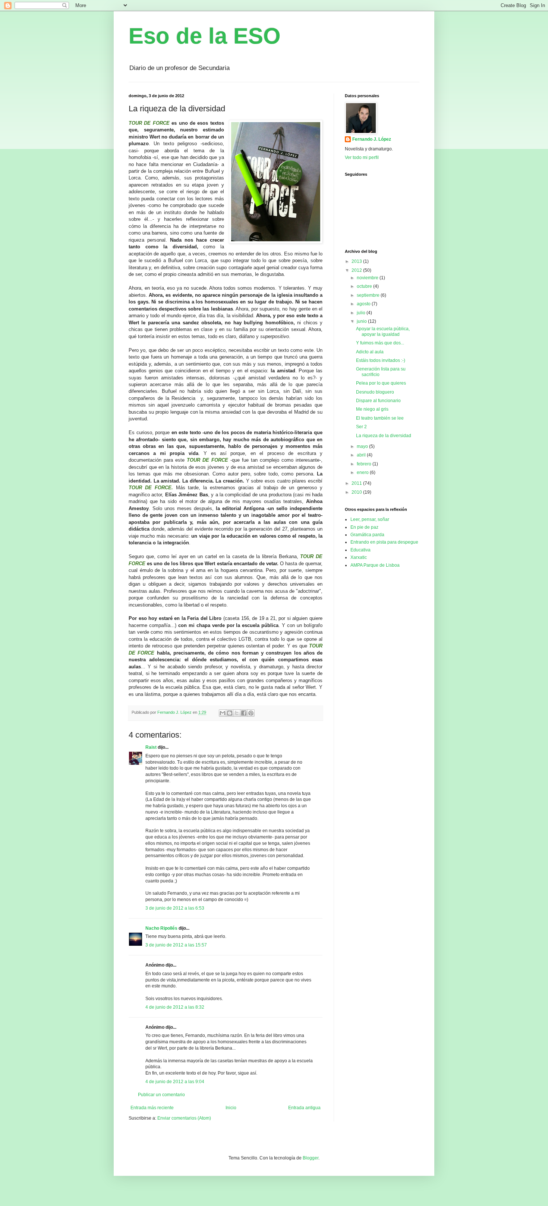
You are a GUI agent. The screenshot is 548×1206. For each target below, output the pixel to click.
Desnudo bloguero (375, 392)
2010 (357, 492)
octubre (365, 286)
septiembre (369, 295)
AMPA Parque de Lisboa (375, 565)
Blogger (310, 1158)
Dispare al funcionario (378, 400)
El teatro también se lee (380, 418)
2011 (357, 483)
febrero (364, 464)
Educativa (360, 550)
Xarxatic (358, 557)
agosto (364, 303)
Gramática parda (367, 534)
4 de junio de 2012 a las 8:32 (174, 1007)
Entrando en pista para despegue (384, 542)
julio (361, 312)
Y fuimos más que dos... (380, 343)
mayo (363, 446)
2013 (357, 261)
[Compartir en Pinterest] (251, 713)
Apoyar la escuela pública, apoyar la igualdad (383, 331)
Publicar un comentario (161, 1094)
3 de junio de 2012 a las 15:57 (176, 945)
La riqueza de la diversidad (383, 435)
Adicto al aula (370, 351)
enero (363, 472)
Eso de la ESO (205, 35)
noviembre (368, 277)
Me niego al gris (372, 409)
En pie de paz (364, 527)
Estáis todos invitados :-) (380, 360)
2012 (357, 270)
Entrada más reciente (152, 1107)
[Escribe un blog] (229, 713)
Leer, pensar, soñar (369, 519)
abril (362, 455)
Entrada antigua (304, 1107)
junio (362, 321)
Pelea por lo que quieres (381, 383)
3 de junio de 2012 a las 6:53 (174, 908)
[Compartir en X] (236, 713)
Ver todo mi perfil (362, 157)
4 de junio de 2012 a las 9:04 (174, 1081)
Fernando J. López (371, 139)
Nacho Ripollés (161, 928)
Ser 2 (361, 426)
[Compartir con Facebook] (244, 713)
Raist (151, 747)
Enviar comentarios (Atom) (184, 1118)
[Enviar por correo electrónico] (222, 713)
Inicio (231, 1107)
